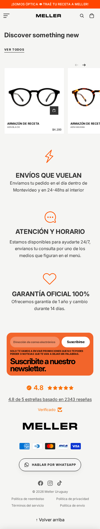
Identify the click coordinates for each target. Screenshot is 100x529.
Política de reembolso (27, 499)
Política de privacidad (72, 499)
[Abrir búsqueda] (82, 16)
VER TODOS (14, 49)
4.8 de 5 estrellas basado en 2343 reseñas (50, 399)
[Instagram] (50, 483)
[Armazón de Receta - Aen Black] (34, 94)
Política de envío (72, 505)
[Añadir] (54, 110)
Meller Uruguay (56, 492)
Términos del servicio (27, 505)
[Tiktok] (59, 483)
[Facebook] (40, 483)
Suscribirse (76, 342)
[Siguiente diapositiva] (84, 65)
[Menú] (6, 15)
